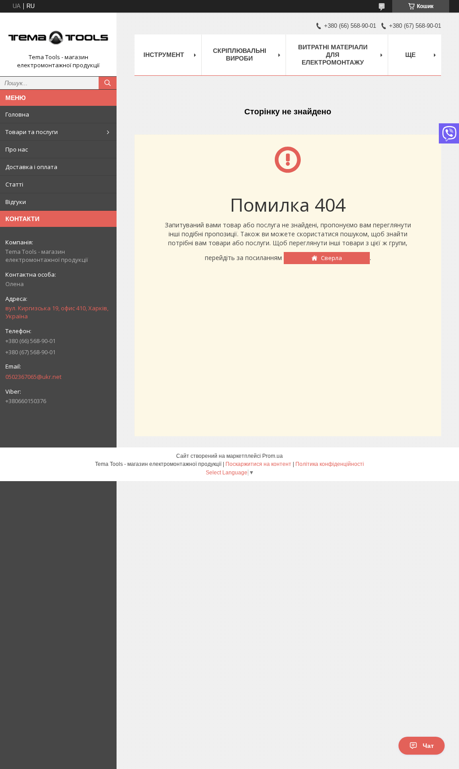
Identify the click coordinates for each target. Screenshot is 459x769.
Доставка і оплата (31, 167)
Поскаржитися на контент (258, 464)
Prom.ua (272, 456)
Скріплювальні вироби (239, 54)
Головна (17, 114)
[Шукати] (108, 83)
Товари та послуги (31, 132)
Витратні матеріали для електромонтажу (333, 54)
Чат (428, 745)
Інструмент (163, 54)
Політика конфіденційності (329, 464)
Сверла (331, 258)
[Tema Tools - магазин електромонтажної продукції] (58, 36)
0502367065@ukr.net (33, 377)
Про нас (16, 149)
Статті (14, 184)
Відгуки (15, 202)
